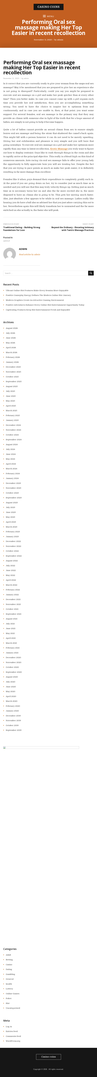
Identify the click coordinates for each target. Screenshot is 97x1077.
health (9, 984)
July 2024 (10, 449)
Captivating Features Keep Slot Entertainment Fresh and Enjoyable (38, 310)
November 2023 (13, 488)
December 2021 (13, 599)
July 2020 (10, 682)
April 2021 (11, 638)
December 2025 (13, 367)
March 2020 (11, 701)
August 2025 (12, 386)
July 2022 (10, 565)
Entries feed (12, 1031)
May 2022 (10, 575)
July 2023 (10, 507)
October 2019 (12, 725)
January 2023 (12, 536)
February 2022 (13, 590)
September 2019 (13, 730)
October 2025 (12, 377)
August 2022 (12, 561)
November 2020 (13, 662)
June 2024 (11, 454)
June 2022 (11, 570)
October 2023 (12, 493)
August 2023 (12, 502)
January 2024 (12, 478)
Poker (9, 998)
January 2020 (12, 711)
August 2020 (12, 677)
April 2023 (11, 522)
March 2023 (11, 527)
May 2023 (10, 517)
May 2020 (10, 691)
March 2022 (11, 585)
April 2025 (11, 406)
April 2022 (11, 580)
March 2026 (11, 352)
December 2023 (13, 483)
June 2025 (11, 396)
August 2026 (12, 328)
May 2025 (10, 401)
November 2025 (13, 372)
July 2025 (10, 391)
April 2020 (11, 696)
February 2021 (13, 648)
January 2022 (12, 595)
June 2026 (11, 338)
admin (60, 40)
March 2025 (11, 410)
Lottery (9, 989)
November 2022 (13, 546)
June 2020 (11, 687)
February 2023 (13, 532)
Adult (6, 241)
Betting (9, 960)
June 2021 (10, 628)
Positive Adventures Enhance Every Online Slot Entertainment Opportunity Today (45, 305)
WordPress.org (13, 1041)
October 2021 (12, 609)
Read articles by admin (29, 254)
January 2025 (12, 420)
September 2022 (14, 556)
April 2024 (11, 464)
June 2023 (11, 512)
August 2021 (11, 619)
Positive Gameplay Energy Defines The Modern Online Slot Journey (38, 295)
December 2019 (13, 716)
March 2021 (11, 643)
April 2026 (11, 347)
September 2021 (13, 614)
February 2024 (13, 473)
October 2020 (12, 667)
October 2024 (12, 435)
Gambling (10, 974)
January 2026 (12, 362)
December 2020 (13, 657)
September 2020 (14, 672)
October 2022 (12, 551)
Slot (7, 1003)
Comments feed (13, 1036)
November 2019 (13, 720)
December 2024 (13, 425)
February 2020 (13, 706)
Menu (50, 16)
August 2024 (12, 444)
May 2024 (10, 459)
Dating (9, 969)
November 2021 (13, 604)
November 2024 (13, 430)
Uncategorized (13, 1008)
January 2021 (12, 653)
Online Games (12, 993)
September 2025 (14, 381)
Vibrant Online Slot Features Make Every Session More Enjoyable (37, 290)
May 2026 (10, 343)
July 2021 (10, 624)
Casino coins (49, 6)
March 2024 (11, 469)
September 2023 (14, 498)
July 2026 (10, 333)
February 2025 (13, 415)
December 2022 (13, 541)
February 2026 (13, 357)
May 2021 (10, 633)
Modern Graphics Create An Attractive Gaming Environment (35, 300)
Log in (9, 1026)
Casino (9, 964)
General (10, 979)
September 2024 (14, 439)
